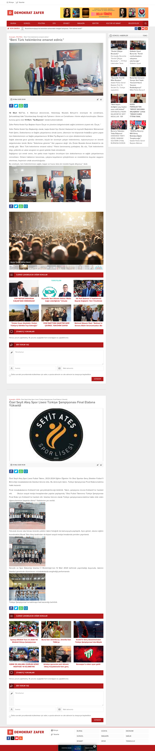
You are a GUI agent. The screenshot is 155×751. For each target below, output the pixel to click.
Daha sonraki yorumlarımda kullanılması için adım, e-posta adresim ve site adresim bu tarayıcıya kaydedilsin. (51, 374)
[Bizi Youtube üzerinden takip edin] (142, 28)
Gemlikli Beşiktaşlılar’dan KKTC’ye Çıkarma (28, 262)
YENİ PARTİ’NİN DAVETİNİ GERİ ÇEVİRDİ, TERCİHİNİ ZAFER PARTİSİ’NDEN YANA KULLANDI (56, 325)
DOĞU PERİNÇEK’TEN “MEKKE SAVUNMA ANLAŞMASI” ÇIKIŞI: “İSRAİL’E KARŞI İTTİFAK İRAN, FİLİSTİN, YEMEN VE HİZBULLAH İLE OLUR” (137, 114)
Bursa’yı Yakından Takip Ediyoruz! (117, 132)
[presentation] (22, 28)
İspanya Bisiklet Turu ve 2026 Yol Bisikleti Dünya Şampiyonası (24, 641)
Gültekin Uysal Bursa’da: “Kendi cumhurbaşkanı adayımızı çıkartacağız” (136, 56)
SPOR (18, 399)
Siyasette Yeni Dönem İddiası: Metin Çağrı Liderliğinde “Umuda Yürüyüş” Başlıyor (56, 300)
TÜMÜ (145, 36)
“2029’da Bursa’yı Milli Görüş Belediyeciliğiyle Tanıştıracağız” (136, 134)
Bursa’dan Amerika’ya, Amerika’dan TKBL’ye (56, 641)
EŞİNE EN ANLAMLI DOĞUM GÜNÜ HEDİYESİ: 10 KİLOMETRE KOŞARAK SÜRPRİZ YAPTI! (24, 666)
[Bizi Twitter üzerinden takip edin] (139, 28)
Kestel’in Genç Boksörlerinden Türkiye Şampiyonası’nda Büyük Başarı (88, 642)
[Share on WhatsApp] (21, 106)
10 (98, 267)
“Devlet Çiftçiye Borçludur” (116, 52)
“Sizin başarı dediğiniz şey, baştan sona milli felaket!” (119, 106)
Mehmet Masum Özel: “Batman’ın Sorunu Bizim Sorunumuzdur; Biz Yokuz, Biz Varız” (88, 325)
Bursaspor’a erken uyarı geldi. (88, 664)
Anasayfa (12, 37)
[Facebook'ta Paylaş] (11, 106)
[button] (14, 267)
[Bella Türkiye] (104, 17)
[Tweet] (16, 106)
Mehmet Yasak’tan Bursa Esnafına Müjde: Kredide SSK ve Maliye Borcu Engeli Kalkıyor (54, 28)
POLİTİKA (19, 37)
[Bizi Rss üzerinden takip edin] (146, 28)
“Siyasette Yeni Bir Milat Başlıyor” (118, 79)
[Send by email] (26, 106)
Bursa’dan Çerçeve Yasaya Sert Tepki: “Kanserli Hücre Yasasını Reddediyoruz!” (137, 83)
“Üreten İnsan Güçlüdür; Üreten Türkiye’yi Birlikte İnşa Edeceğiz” (24, 324)
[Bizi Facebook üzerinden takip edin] (136, 28)
